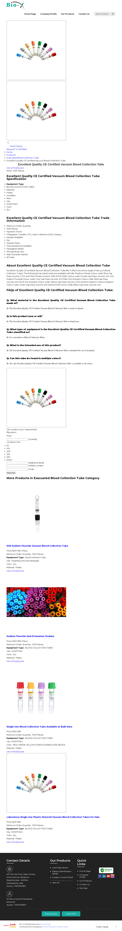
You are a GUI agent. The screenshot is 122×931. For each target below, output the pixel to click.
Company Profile (48, 14)
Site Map (83, 888)
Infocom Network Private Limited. (55, 927)
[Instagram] (112, 877)
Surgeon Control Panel (62, 877)
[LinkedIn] (104, 877)
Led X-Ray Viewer (60, 868)
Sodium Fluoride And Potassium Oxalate (30, 636)
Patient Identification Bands (61, 872)
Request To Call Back (17, 149)
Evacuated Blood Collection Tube (23, 158)
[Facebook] (100, 877)
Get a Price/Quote (15, 168)
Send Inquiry (16, 146)
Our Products (67, 14)
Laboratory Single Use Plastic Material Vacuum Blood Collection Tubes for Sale (53, 817)
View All (55, 883)
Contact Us (84, 14)
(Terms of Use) (45, 924)
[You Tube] (108, 877)
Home (9, 152)
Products (11, 155)
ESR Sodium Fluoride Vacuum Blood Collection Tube (37, 545)
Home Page (30, 14)
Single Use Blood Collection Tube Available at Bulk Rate (39, 726)
